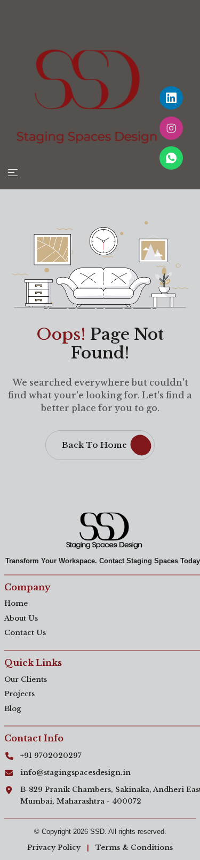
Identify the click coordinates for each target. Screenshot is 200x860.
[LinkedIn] (171, 98)
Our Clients (25, 679)
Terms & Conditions (134, 847)
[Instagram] (171, 128)
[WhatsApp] (171, 158)
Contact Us (25, 632)
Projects (19, 693)
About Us (21, 618)
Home (16, 603)
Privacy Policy (54, 847)
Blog (12, 708)
